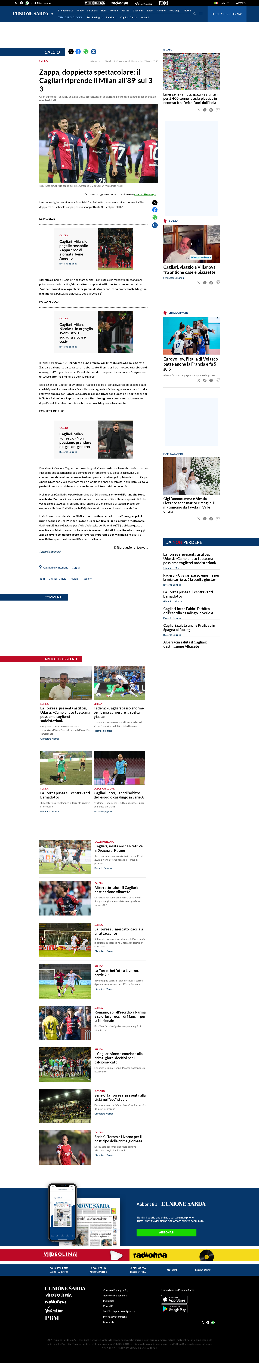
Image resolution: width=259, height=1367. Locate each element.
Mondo (114, 10)
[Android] (187, 1308)
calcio (75, 578)
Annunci (161, 10)
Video (80, 10)
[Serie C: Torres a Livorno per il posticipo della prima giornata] (65, 1147)
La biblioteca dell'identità (138, 1270)
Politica (125, 10)
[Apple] (187, 1299)
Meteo (187, 10)
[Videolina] (95, 3)
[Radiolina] (120, 3)
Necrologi (174, 10)
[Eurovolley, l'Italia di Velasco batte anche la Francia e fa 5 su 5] (191, 336)
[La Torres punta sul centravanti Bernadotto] (66, 768)
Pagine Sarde (203, 1270)
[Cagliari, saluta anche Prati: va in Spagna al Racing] (65, 857)
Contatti (108, 1306)
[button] (71, 51)
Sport (150, 10)
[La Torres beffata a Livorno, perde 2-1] (65, 981)
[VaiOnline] (143, 3)
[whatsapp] (26, 3)
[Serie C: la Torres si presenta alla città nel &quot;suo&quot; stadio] (65, 1106)
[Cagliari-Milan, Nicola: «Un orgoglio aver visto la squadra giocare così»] (115, 342)
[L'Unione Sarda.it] (33, 14)
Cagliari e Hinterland (55, 567)
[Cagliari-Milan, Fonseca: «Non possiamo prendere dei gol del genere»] (115, 449)
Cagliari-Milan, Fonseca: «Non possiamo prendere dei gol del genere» (75, 440)
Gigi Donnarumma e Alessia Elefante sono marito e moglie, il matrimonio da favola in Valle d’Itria (189, 505)
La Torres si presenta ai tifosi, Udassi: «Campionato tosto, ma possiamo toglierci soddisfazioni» (190, 558)
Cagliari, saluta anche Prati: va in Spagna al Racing (189, 627)
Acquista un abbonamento (98, 1270)
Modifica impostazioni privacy (119, 1311)
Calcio (52, 52)
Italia (104, 10)
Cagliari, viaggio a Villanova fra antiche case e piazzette (189, 269)
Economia (138, 10)
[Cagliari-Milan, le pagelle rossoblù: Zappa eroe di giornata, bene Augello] (115, 259)
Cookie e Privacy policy (115, 1290)
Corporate (109, 1321)
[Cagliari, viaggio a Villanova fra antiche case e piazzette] (191, 244)
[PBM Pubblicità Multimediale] (163, 3)
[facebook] (21, 3)
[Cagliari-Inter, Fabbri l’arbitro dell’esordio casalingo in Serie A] (119, 768)
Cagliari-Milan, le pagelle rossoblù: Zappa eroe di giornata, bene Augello (73, 249)
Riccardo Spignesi (172, 584)
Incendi (145, 17)
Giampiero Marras (172, 568)
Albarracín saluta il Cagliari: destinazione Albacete (185, 644)
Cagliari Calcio (128, 17)
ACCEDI (241, 3)
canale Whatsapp (145, 194)
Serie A (88, 578)
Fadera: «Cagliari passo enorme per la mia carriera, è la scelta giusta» (191, 577)
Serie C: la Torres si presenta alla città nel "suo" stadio (120, 1097)
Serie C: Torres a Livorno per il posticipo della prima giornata (118, 1139)
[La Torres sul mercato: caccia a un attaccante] (65, 940)
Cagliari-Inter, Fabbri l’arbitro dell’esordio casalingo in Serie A (188, 611)
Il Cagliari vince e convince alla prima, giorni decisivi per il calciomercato (118, 1058)
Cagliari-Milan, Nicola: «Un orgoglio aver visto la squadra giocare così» (76, 332)
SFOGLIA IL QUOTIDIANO (227, 13)
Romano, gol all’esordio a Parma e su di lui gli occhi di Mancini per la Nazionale (120, 1016)
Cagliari (76, 567)
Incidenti (111, 17)
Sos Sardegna (95, 17)
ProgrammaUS (66, 10)
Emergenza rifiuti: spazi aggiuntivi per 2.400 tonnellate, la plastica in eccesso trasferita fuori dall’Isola (190, 98)
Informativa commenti (115, 1316)
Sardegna (92, 10)
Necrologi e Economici (115, 1295)
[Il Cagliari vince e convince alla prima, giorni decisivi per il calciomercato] (65, 1064)
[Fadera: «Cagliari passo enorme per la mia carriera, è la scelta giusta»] (119, 683)
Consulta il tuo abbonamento (59, 1270)
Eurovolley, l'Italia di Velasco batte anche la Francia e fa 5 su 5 (190, 364)
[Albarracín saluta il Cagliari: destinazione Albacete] (65, 898)
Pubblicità (108, 1300)
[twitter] (15, 3)
